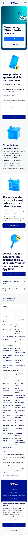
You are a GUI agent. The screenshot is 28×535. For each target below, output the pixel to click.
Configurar (14, 530)
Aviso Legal (14, 492)
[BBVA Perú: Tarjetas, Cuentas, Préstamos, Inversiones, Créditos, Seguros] (14, 3)
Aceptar (14, 524)
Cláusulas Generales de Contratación (14, 495)
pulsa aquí (5, 472)
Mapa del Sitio (14, 498)
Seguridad (14, 489)
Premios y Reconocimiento (10, 466)
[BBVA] (14, 484)
